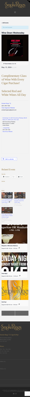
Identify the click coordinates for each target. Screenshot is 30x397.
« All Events (5, 23)
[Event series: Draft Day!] (19, 304)
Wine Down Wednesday (6, 313)
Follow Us (2, 361)
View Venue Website (7, 131)
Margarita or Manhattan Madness (10, 245)
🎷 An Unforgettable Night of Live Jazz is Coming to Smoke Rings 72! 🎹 (7, 201)
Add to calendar (9, 159)
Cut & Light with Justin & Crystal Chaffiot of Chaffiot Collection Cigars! (7, 216)
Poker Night (4, 273)
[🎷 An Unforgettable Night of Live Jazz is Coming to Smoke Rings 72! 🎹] (7, 195)
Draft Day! (4, 302)
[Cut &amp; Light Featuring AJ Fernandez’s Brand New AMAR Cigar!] (19, 195)
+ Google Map (6, 128)
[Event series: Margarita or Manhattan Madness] (19, 247)
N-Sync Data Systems (21, 391)
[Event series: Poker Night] (19, 275)
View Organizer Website (8, 108)
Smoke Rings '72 (13, 390)
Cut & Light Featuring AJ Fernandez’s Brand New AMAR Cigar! (19, 201)
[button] (15, 12)
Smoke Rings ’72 (6, 103)
